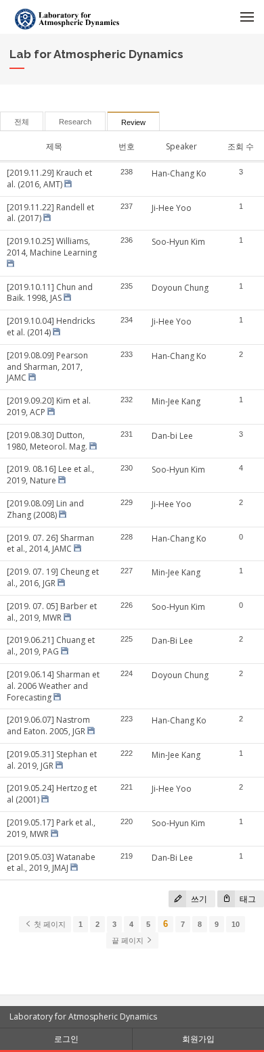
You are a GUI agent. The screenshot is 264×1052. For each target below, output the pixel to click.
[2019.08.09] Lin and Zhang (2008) (45, 509)
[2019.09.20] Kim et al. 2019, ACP (49, 406)
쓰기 (198, 899)
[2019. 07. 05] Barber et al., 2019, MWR (52, 611)
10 (236, 924)
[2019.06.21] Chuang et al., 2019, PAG (51, 645)
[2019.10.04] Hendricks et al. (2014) (51, 326)
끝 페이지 (129, 940)
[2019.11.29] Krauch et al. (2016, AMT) (49, 178)
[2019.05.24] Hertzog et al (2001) (52, 793)
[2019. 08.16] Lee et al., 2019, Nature (50, 474)
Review (133, 122)
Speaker (181, 146)
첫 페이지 (49, 924)
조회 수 (240, 146)
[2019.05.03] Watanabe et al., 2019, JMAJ (51, 862)
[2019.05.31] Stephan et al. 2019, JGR (52, 759)
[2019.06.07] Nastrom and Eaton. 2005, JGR (48, 725)
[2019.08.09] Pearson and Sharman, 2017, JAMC (47, 367)
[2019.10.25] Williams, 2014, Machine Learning (52, 246)
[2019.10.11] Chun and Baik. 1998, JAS (50, 292)
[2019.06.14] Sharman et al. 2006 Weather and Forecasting (53, 686)
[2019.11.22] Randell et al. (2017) (50, 212)
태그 (247, 899)
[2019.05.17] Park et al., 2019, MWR (51, 828)
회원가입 (198, 1039)
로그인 (66, 1039)
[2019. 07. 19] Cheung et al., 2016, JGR (53, 577)
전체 (21, 122)
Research (75, 122)
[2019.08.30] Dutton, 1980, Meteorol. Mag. (47, 440)
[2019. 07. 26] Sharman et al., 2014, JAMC (50, 543)
